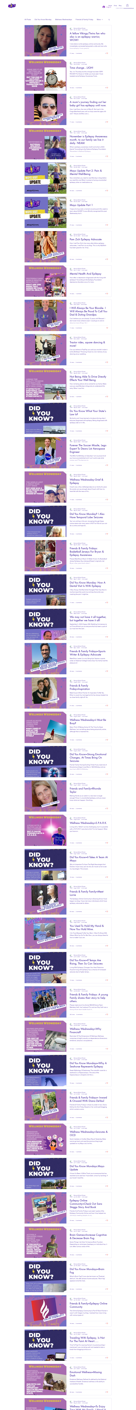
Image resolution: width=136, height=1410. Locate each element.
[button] (127, 5)
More (99, 19)
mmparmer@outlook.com (128, 8)
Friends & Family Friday (84, 19)
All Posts (28, 19)
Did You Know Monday (43, 19)
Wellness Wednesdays (63, 19)
